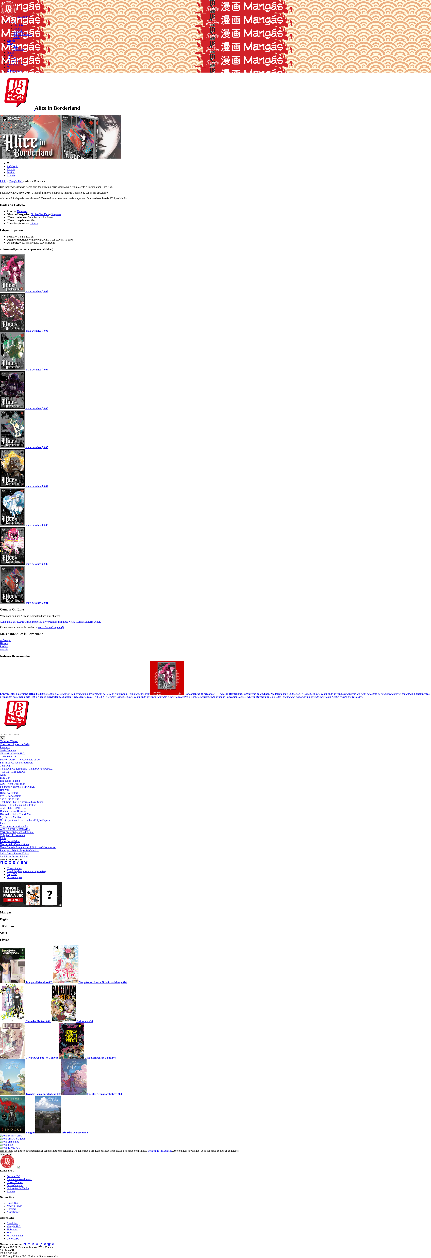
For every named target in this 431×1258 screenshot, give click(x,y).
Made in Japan (14, 1205)
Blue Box (5, 777)
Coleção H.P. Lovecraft (12, 835)
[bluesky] (26, 862)
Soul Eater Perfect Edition (14, 856)
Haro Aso (22, 211)
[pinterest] (9, 862)
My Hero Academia (10, 795)
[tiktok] (18, 862)
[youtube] (5, 862)
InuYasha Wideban (10, 841)
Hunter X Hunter (9, 792)
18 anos (34, 223)
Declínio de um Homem (13, 811)
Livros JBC (13, 1238)
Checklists (12, 1223)
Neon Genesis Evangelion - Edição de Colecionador (28, 847)
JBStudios (12, 1229)
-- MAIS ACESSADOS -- (14, 771)
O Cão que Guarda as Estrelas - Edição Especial (25, 820)
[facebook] (1, 862)
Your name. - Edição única (14, 826)
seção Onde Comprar (49, 627)
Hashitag (11, 1209)
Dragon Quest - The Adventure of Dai (20, 759)
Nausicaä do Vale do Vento (14, 844)
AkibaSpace (13, 1212)
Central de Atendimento (19, 1179)
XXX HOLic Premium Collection (18, 805)
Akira (3, 774)
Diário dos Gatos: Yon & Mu (15, 814)
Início (3, 181)
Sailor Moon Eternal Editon (14, 853)
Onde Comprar (8, 750)
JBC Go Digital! (15, 1235)
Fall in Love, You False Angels (16, 762)
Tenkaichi (5, 765)
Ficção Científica (40, 214)
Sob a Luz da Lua (9, 798)
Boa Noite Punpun (10, 780)
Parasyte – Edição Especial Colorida (19, 850)
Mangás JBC (16, 181)
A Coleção (12, 166)
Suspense (56, 214)
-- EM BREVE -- (9, 756)
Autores (11, 1191)
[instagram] (13, 862)
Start (9, 1232)
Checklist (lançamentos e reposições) (26, 871)
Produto (11, 172)
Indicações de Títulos (18, 1188)
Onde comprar (14, 877)
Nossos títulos (14, 868)
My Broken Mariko (10, 817)
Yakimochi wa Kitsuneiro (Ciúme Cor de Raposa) (26, 768)
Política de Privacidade (160, 1150)
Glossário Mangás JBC (12, 753)
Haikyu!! (5, 789)
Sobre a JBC (13, 1176)
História (11, 169)
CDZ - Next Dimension (12, 783)
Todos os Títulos (9, 741)
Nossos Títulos (15, 1182)
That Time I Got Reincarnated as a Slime (21, 802)
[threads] (22, 862)
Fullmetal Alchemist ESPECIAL (17, 786)
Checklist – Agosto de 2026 (14, 744)
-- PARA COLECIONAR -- (15, 829)
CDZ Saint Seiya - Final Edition (17, 832)
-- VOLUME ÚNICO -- (13, 808)
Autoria (11, 175)
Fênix (3, 838)
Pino (2, 823)
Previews (5, 747)
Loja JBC (12, 874)
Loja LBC (12, 1202)
